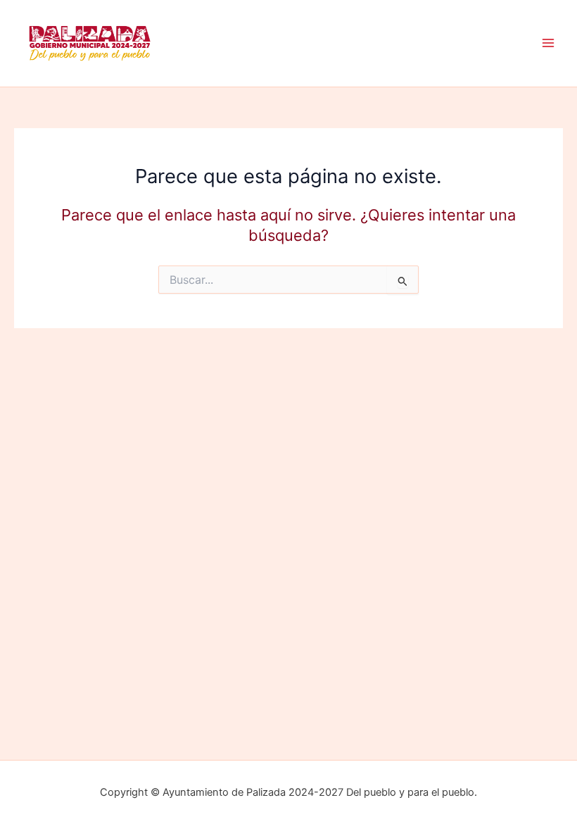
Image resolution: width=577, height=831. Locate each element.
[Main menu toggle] (548, 43)
